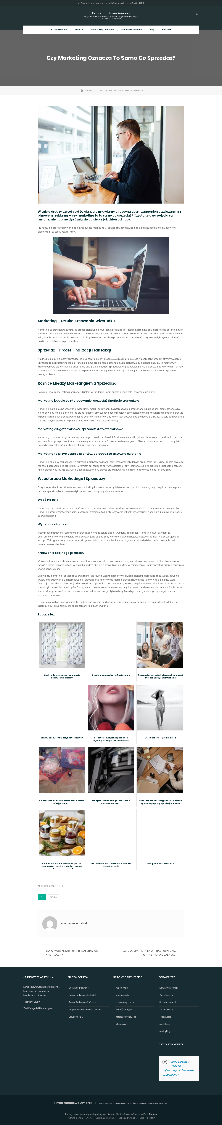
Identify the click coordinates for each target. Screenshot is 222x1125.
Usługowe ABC (76, 1017)
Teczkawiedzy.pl (167, 1009)
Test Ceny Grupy (31, 1002)
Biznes (53, 897)
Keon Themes (150, 1114)
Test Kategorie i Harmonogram (38, 1008)
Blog (152, 29)
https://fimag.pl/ (124, 1009)
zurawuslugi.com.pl (125, 1002)
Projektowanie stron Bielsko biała (85, 1009)
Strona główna (59, 29)
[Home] (82, 91)
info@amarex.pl (116, 3)
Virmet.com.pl (166, 995)
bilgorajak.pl (121, 1024)
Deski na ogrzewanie (102, 29)
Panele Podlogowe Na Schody (83, 1002)
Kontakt (166, 29)
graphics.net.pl (123, 995)
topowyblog (165, 1017)
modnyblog (164, 1031)
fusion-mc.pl (122, 988)
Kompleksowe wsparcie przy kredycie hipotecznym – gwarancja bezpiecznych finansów (41, 991)
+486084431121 (137, 3)
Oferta (79, 29)
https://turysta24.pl (126, 1017)
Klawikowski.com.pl (168, 988)
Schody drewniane (131, 29)
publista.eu (164, 1024)
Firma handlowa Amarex (111, 13)
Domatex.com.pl (167, 1002)
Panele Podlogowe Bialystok (82, 995)
